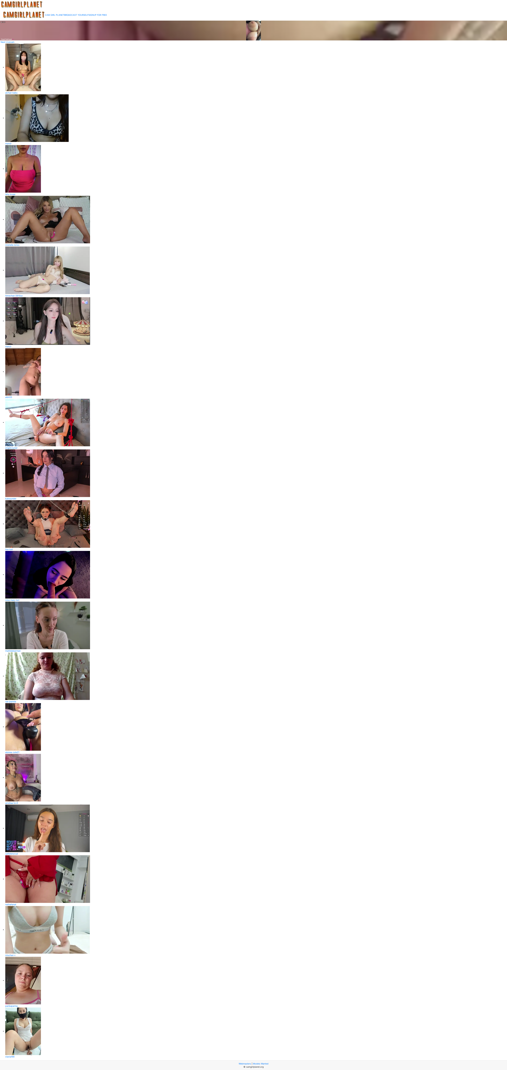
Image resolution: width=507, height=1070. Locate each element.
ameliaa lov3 (11, 803)
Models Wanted (260, 1063)
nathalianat (10, 904)
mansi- (8, 143)
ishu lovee (10, 194)
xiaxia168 (10, 1056)
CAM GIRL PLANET (54, 15)
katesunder (10, 498)
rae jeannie (10, 701)
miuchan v (10, 955)
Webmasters (245, 1063)
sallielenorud (11, 853)
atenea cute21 (12, 752)
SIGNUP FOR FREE (97, 15)
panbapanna (11, 1006)
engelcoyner (11, 448)
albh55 (8, 397)
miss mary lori (12, 600)
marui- (8, 346)
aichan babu (11, 92)
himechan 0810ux (14, 295)
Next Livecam (7, 42)
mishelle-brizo (12, 245)
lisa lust (9, 549)
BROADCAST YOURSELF (76, 15)
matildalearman (13, 650)
